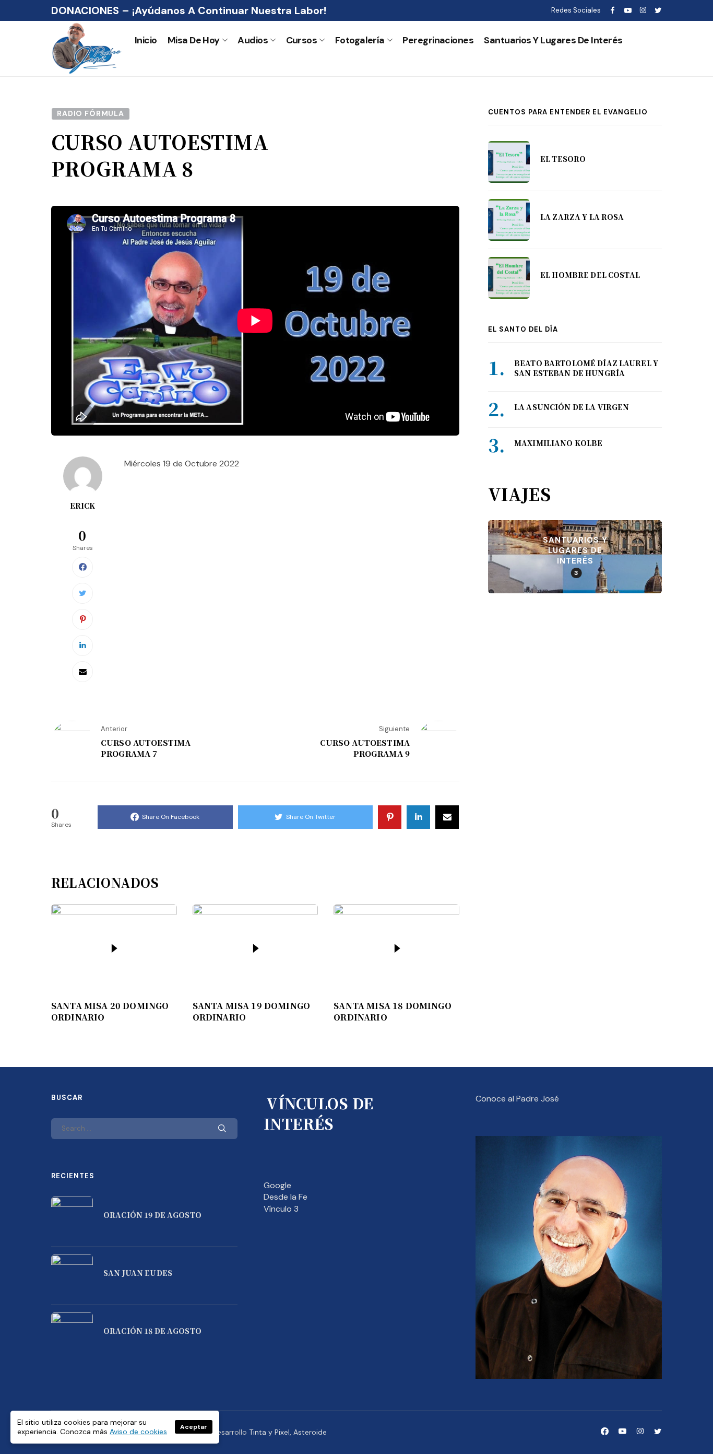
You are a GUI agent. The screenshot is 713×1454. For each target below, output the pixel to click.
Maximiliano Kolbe (558, 443)
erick (83, 505)
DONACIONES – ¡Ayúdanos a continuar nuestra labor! (188, 10)
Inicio (146, 40)
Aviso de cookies (138, 1431)
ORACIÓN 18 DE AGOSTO (152, 1331)
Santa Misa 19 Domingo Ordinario (251, 1011)
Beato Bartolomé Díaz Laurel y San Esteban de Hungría (586, 368)
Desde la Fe (285, 1196)
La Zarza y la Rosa (582, 217)
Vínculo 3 (281, 1208)
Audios (252, 40)
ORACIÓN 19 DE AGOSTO (152, 1215)
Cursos (301, 40)
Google (277, 1185)
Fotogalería (360, 40)
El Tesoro (563, 159)
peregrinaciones (437, 40)
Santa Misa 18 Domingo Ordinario (392, 1011)
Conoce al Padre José (517, 1098)
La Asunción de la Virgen (571, 407)
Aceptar (193, 1427)
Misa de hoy (194, 40)
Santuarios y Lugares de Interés (553, 40)
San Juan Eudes (137, 1273)
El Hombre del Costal (590, 275)
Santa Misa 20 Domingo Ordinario (110, 1011)
